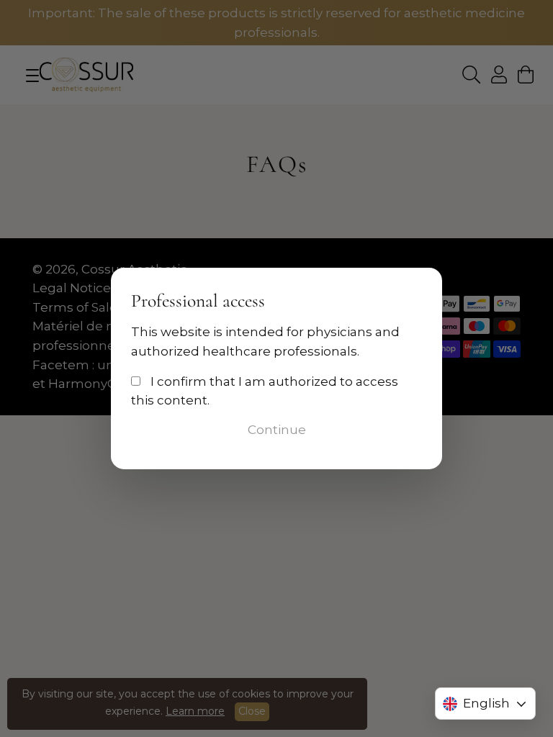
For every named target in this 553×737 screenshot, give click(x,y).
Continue (277, 429)
